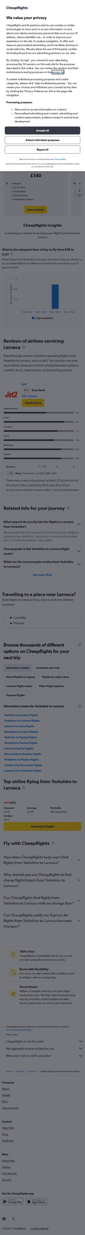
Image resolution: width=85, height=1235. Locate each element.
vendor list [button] (58, 72)
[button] (42, 130)
